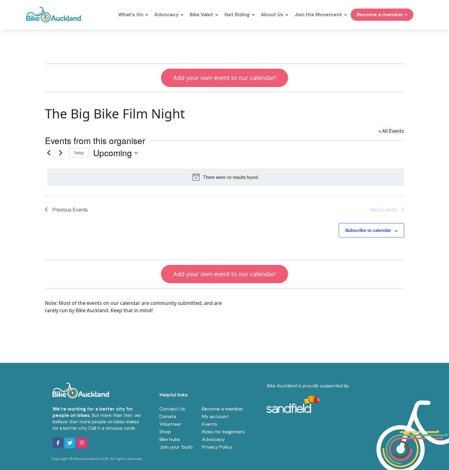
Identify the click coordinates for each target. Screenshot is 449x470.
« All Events (391, 131)
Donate (167, 416)
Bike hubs (169, 439)
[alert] (225, 177)
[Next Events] (60, 153)
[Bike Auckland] (53, 14)
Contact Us (172, 409)
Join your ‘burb (176, 447)
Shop (165, 431)
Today (79, 152)
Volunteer (170, 424)
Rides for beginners (223, 431)
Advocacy (213, 439)
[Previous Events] (48, 153)
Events (209, 424)
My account (215, 416)
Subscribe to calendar (368, 230)
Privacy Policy (217, 447)
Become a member (222, 409)
